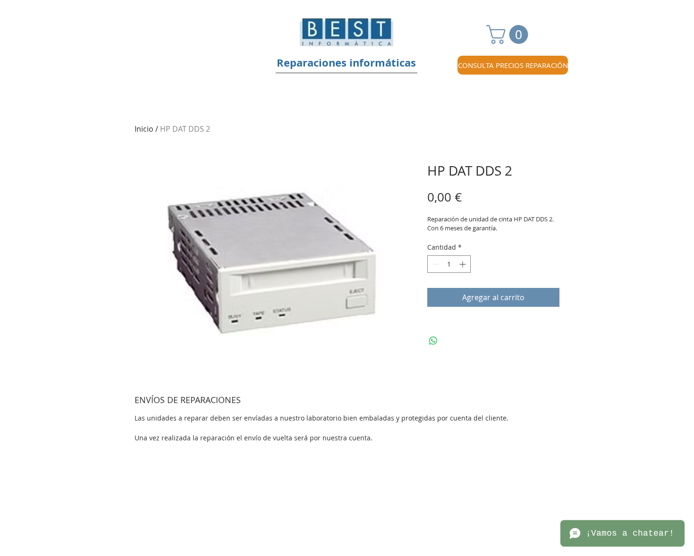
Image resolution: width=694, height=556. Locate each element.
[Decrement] (434, 264)
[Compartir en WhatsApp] (433, 340)
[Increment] (463, 264)
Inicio (144, 129)
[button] (509, 34)
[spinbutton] (448, 264)
